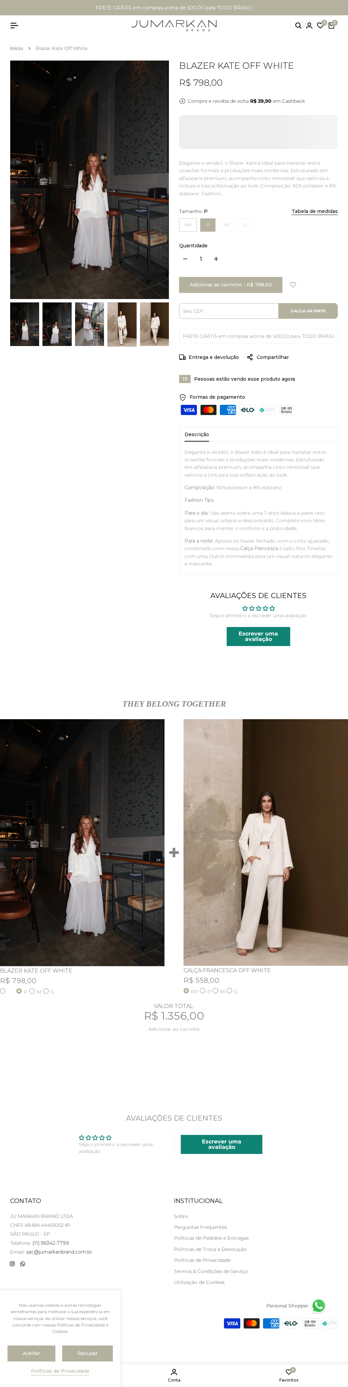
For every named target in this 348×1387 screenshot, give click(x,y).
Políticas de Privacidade (202, 1260)
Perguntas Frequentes (200, 1227)
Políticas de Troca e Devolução (210, 1249)
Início (16, 48)
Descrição (197, 434)
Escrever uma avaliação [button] (258, 636)
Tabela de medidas (315, 211)
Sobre (181, 1216)
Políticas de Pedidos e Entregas (211, 1238)
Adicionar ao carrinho (174, 1029)
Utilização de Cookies (199, 1282)
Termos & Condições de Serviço (211, 1271)
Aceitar (31, 1353)
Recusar (87, 1353)
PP (190, 224)
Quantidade (193, 246)
